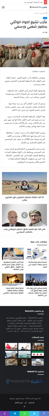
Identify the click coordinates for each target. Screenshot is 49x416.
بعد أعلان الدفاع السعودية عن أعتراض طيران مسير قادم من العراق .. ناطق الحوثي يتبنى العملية (12, 266)
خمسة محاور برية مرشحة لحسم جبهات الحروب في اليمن (37, 265)
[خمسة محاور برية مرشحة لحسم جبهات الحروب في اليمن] (36, 254)
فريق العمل (19, 402)
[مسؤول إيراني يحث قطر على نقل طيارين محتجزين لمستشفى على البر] (38, 362)
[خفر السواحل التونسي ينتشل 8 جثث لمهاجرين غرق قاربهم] (11, 346)
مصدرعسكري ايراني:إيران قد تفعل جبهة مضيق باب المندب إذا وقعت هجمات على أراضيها (37, 292)
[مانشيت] (38, 7)
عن (25, 402)
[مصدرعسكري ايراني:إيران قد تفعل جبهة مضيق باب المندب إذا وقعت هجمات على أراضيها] (36, 280)
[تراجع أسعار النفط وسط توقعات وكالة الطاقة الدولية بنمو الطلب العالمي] (12, 280)
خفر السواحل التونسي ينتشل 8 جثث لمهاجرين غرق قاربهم (22, 2)
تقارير (36, 13)
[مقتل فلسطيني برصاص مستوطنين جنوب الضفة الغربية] (24, 362)
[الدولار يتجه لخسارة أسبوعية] (11, 362)
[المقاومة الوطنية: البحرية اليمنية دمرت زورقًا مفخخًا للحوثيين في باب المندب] (24, 354)
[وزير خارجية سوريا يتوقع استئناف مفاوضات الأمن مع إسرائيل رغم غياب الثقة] (38, 354)
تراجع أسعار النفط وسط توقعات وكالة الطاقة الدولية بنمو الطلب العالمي (13, 291)
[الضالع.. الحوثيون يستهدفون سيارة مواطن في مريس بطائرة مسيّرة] (11, 354)
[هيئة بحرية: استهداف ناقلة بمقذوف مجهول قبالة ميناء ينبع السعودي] (24, 346)
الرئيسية (42, 13)
